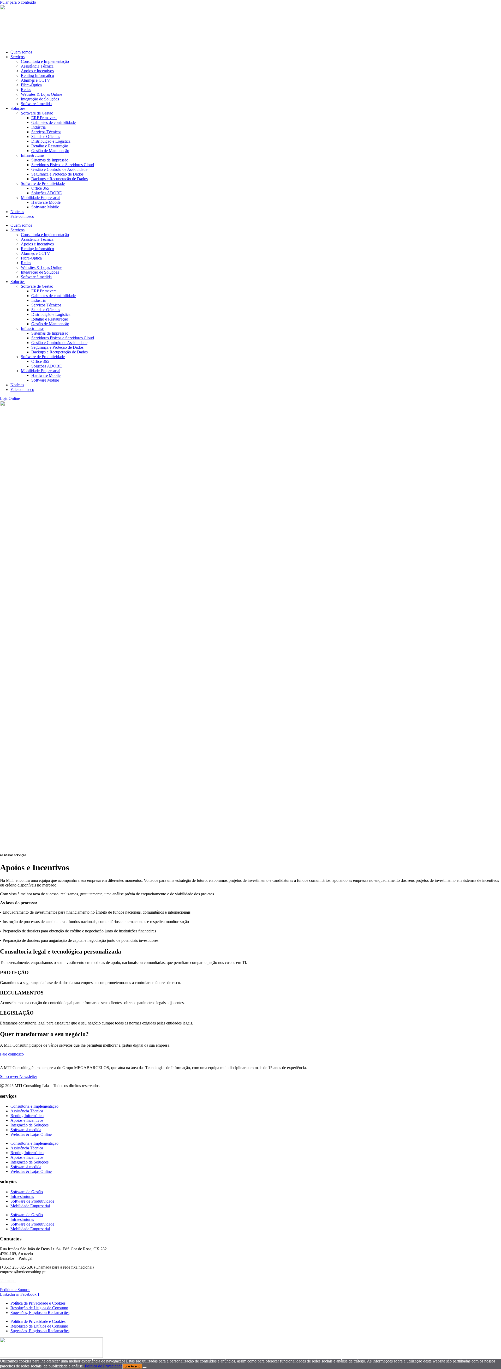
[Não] (144, 1367)
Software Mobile (45, 207)
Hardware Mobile (46, 202)
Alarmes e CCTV (35, 80)
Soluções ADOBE (46, 193)
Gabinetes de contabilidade (53, 122)
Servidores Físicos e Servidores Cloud (62, 164)
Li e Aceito (132, 1366)
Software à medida (36, 103)
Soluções (17, 108)
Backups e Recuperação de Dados (59, 179)
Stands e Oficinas (45, 136)
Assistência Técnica (37, 66)
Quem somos (21, 52)
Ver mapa (8, 1280)
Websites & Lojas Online (41, 94)
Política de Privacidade (103, 1366)
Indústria (38, 127)
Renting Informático (37, 75)
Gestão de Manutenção (50, 150)
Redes (26, 89)
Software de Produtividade (43, 183)
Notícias (17, 211)
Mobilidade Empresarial (40, 197)
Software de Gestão (37, 113)
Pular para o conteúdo (18, 2)
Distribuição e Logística (50, 141)
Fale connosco (22, 216)
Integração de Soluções (40, 99)
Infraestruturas (32, 155)
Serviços (17, 57)
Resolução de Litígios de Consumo (39, 1308)
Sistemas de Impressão (49, 160)
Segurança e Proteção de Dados (57, 174)
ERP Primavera (44, 118)
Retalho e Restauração (49, 146)
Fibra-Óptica (31, 85)
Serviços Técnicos (46, 132)
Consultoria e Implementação (45, 61)
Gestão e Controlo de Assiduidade (59, 169)
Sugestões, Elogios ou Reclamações (39, 1312)
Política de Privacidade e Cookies (37, 1303)
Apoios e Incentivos (37, 71)
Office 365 (40, 188)
